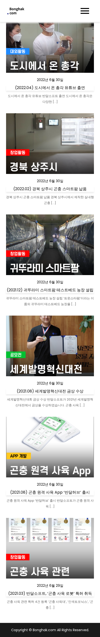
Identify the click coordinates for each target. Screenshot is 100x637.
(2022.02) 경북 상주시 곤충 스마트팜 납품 (50, 189)
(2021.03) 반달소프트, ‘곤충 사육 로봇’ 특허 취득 (50, 593)
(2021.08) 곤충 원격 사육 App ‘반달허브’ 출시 (50, 492)
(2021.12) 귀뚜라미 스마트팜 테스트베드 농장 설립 (50, 290)
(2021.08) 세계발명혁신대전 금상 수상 (50, 391)
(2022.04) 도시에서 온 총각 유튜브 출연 (50, 87)
